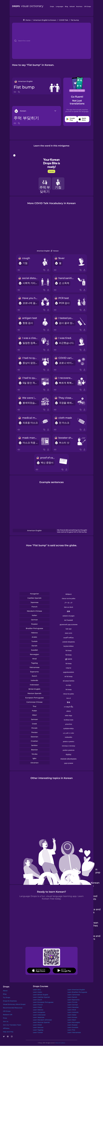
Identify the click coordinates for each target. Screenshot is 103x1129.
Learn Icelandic (73, 1012)
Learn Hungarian (39, 1012)
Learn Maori (71, 1020)
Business (79, 6)
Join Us (5, 1021)
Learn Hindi (71, 1010)
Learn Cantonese (73, 995)
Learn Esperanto (73, 1000)
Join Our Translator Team (12, 1025)
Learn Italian (71, 1015)
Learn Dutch (37, 1000)
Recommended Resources (12, 1008)
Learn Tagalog (38, 1030)
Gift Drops (87, 6)
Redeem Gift (7, 1015)
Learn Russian (72, 1025)
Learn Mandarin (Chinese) (42, 1020)
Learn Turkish (38, 1032)
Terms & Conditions (60, 1043)
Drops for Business (10, 1001)
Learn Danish (72, 997)
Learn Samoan (38, 1027)
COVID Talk (63, 20)
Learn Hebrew (38, 1010)
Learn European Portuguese (43, 1002)
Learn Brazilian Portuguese (77, 992)
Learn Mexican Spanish (41, 1022)
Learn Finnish (72, 1002)
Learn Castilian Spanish (41, 997)
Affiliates (6, 1028)
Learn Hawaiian (73, 1007)
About (5, 991)
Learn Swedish (72, 1027)
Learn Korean (72, 1017)
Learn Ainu (37, 990)
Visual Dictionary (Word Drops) (14, 1004)
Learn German (72, 1005)
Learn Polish (37, 1025)
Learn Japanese (38, 1017)
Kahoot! (72, 6)
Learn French (38, 1005)
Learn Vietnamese (74, 1032)
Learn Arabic (37, 992)
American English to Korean (44, 20)
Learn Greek (37, 1007)
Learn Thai (71, 1030)
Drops (52, 6)
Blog (66, 6)
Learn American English (76, 990)
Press (5, 1018)
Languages (59, 6)
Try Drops (6, 997)
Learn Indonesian (39, 1015)
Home (28, 20)
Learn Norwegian (73, 1022)
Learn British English (40, 995)
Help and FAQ (8, 1032)
